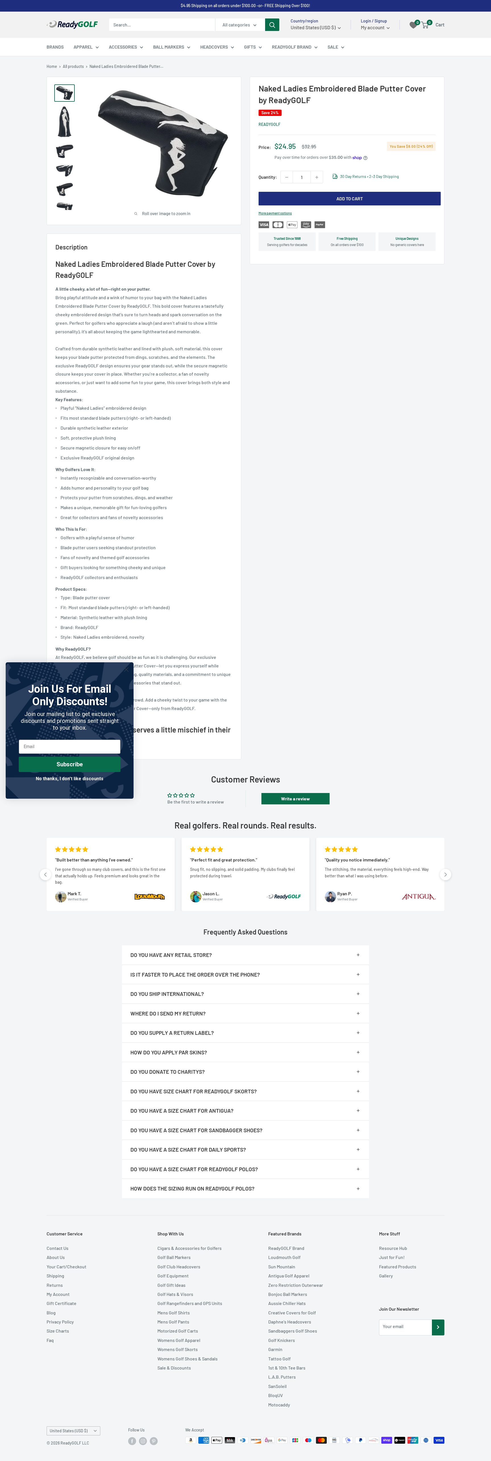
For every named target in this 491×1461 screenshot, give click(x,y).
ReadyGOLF (269, 124)
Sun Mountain (281, 1266)
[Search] (272, 24)
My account (373, 27)
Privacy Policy (60, 1321)
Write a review (295, 798)
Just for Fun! (392, 1257)
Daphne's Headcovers (289, 1321)
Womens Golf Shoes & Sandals (187, 1358)
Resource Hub (393, 1248)
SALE (333, 46)
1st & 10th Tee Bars (286, 1367)
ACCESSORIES (123, 46)
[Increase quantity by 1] (317, 177)
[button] (45, 874)
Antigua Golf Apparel (288, 1275)
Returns (55, 1285)
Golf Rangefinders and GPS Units (189, 1303)
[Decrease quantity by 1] (287, 177)
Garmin (275, 1349)
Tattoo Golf (279, 1358)
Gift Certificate (61, 1303)
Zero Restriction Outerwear (295, 1285)
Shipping (55, 1275)
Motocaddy (279, 1404)
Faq (50, 1340)
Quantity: (268, 177)
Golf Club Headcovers (178, 1266)
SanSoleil (277, 1386)
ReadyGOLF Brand (286, 1248)
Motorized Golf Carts (177, 1330)
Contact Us (57, 1248)
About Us (56, 1257)
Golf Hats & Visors (175, 1294)
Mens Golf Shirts (173, 1312)
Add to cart (349, 198)
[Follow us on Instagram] (143, 1441)
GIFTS (250, 46)
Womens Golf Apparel (178, 1340)
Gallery (386, 1275)
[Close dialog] (126, 670)
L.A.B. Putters (282, 1376)
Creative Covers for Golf (292, 1312)
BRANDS (55, 46)
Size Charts (58, 1330)
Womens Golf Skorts (177, 1349)
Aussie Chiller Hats (287, 1303)
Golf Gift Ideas (171, 1285)
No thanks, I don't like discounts (69, 778)
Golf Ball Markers (174, 1257)
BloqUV (275, 1395)
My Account (58, 1294)
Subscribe (70, 764)
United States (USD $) (69, 1430)
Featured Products (397, 1266)
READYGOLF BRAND (291, 46)
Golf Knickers (281, 1340)
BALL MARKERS (168, 46)
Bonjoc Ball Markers (287, 1294)
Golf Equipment (173, 1275)
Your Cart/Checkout (66, 1266)
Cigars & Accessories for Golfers (189, 1248)
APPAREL (83, 46)
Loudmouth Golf (284, 1257)
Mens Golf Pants (173, 1321)
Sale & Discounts (174, 1367)
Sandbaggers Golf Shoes (292, 1330)
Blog (51, 1312)
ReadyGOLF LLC (75, 1443)
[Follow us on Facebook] (132, 1441)
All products (73, 66)
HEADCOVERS (214, 46)
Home (52, 66)
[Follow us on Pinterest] (154, 1441)
